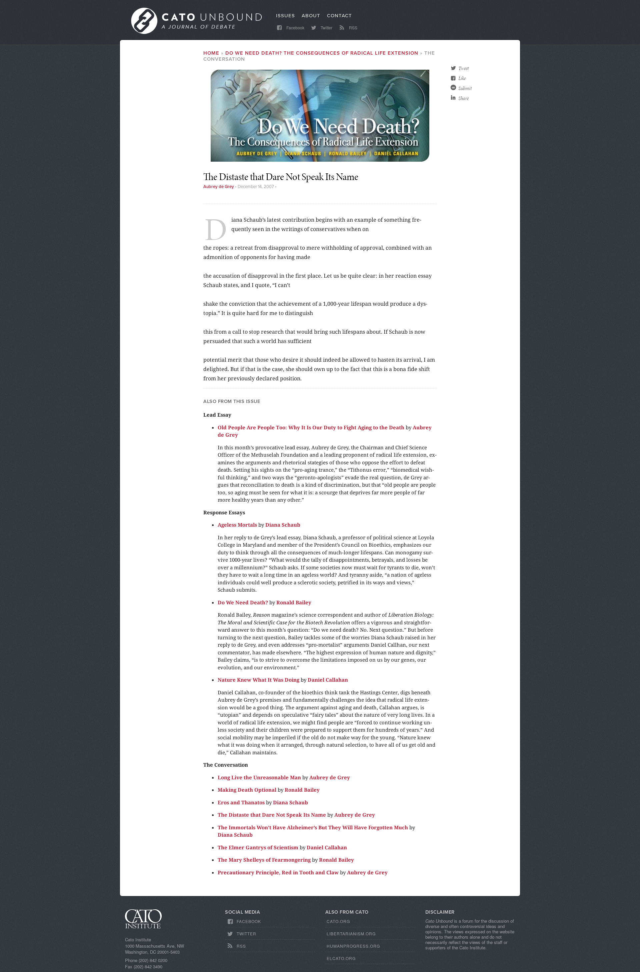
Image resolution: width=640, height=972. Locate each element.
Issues (285, 16)
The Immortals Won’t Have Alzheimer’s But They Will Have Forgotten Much (313, 827)
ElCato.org (341, 958)
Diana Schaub (282, 524)
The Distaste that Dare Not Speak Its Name (272, 814)
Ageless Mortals (237, 524)
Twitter (326, 27)
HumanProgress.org (353, 946)
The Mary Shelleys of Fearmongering (264, 859)
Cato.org (338, 921)
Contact (339, 16)
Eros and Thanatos (241, 802)
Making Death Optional (247, 789)
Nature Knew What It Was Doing (258, 679)
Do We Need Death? (243, 602)
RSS (352, 27)
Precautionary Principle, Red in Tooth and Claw (278, 872)
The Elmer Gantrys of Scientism (258, 847)
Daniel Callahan (328, 679)
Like (462, 78)
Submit (465, 88)
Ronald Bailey (293, 602)
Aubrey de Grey (218, 186)
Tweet (463, 68)
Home (211, 53)
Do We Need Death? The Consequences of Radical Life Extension (321, 53)
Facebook (294, 27)
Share (463, 98)
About (311, 16)
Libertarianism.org (351, 933)
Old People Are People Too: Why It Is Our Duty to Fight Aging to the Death (311, 427)
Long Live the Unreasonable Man (259, 777)
